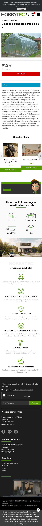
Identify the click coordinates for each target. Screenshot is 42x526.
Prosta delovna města (9, 463)
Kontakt (4, 470)
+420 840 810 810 (7, 422)
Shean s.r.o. (33, 506)
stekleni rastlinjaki (11, 20)
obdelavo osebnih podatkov (23, 390)
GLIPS (20, 506)
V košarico (21, 74)
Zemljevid (4, 419)
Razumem (21, 9)
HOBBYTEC (23, 501)
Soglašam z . (19, 390)
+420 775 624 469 (7, 449)
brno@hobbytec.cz (7, 452)
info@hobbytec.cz (34, 501)
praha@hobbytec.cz (8, 424)
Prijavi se (35, 403)
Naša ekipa (5, 466)
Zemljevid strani (6, 503)
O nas (3, 468)
